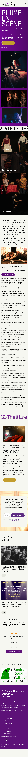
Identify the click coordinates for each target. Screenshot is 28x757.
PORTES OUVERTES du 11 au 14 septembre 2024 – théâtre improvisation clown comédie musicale (13, 605)
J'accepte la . (15, 519)
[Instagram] (6, 740)
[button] (25, 3)
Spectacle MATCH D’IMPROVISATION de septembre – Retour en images (13, 569)
